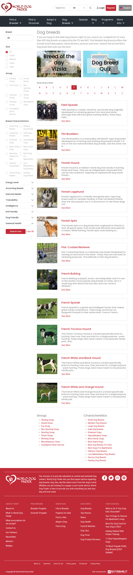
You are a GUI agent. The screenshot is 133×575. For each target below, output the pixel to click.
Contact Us (11, 528)
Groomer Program (39, 513)
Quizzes (83, 19)
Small (11, 55)
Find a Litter (61, 517)
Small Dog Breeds (13, 127)
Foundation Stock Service (14, 111)
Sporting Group (12, 96)
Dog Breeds (66, 21)
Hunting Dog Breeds (28, 174)
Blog (94, 19)
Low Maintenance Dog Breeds (29, 166)
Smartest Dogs (13, 141)
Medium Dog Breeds (28, 127)
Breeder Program (38, 508)
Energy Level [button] (12, 182)
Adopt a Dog (51, 21)
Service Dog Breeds (14, 174)
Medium (12, 59)
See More (65, 121)
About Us (10, 508)
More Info (120, 21)
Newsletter (11, 537)
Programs (107, 19)
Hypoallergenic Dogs (30, 141)
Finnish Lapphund (72, 192)
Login (102, 8)
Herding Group (12, 80)
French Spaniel (70, 302)
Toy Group (13, 85)
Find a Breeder (14, 21)
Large (11, 63)
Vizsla (59, 69)
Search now (15, 231)
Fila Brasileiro (69, 134)
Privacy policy (71, 564)
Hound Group (26, 80)
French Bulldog (70, 273)
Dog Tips (85, 530)
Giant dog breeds (28, 134)
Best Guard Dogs (28, 148)
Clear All (30, 231)
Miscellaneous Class (29, 103)
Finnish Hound (70, 163)
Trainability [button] (12, 199)
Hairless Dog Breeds (14, 164)
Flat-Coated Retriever (75, 247)
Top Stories (86, 513)
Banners (9, 541)
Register (111, 8)
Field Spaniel (69, 105)
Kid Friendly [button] (12, 211)
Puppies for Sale (63, 513)
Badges (9, 545)
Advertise (47, 564)
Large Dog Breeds (13, 134)
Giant (11, 67)
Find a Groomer (34, 21)
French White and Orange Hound (82, 387)
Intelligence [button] (12, 205)
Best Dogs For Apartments (28, 156)
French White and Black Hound (81, 358)
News (83, 517)
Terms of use (58, 564)
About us (37, 564)
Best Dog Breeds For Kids (14, 156)
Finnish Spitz (69, 221)
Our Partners (11, 532)
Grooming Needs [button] (15, 188)
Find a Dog (60, 526)
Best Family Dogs (14, 148)
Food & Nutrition (88, 526)
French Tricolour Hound (76, 329)
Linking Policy (95, 564)
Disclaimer (83, 564)
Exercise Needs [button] (13, 194)
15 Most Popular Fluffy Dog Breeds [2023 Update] (116, 549)
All (10, 52)
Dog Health (86, 522)
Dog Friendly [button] (12, 217)
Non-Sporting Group (27, 88)
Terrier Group (26, 96)
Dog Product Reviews (90, 539)
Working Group (12, 103)
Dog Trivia (85, 535)
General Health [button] (13, 223)
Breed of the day (59, 59)
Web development (99, 572)
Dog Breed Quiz (105, 66)
